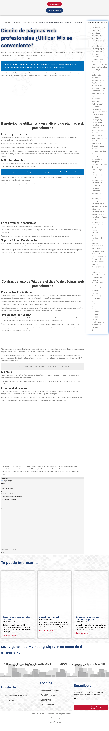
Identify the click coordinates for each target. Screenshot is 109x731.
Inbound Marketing (99, 151)
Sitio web (95, 312)
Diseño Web (96, 99)
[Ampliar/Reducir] (4, 727)
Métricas (95, 233)
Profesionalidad (97, 272)
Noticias (95, 243)
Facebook (95, 128)
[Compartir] (22, 727)
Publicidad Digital (98, 275)
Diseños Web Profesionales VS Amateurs (98, 104)
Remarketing (96, 298)
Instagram (95, 162)
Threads (95, 317)
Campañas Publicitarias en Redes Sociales (97, 59)
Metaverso (96, 230)
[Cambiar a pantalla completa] (13, 727)
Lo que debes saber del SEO (71, 324)
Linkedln (95, 172)
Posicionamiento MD (7, 22)
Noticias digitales (98, 246)
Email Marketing (98, 114)
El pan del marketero (99, 112)
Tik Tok (94, 319)
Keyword (95, 167)
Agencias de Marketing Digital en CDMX (99, 40)
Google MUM (96, 143)
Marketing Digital (98, 204)
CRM (93, 72)
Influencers (96, 154)
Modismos (95, 235)
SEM (93, 301)
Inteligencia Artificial (99, 164)
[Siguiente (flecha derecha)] (13, 730)
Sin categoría (96, 309)
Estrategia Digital (98, 120)
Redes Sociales (97, 296)
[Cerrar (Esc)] (31, 727)
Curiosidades (97, 75)
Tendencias (96, 314)
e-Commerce (97, 109)
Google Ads (96, 141)
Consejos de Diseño (99, 65)
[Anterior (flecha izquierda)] (4, 730)
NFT (93, 241)
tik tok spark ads (98, 322)
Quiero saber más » (9, 635)
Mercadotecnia (97, 222)
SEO (93, 304)
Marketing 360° (97, 180)
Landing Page (97, 170)
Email (76, 698)
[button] (89, 11)
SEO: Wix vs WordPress (39, 355)
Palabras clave (97, 254)
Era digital (95, 117)
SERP (94, 306)
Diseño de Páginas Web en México (26, 22)
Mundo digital (97, 238)
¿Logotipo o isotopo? (49, 617)
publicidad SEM (97, 288)
